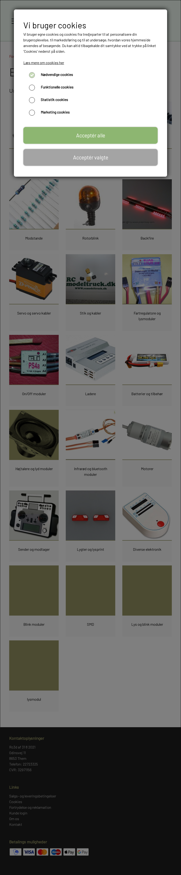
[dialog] (90, 437)
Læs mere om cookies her (43, 62)
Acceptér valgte (90, 157)
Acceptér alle (90, 135)
